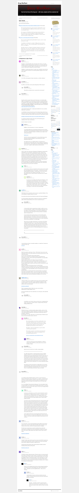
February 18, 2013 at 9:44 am (27, 88)
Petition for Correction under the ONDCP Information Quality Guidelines (55, 96)
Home (20, 14)
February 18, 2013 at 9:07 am (25, 76)
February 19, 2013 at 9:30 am (27, 347)
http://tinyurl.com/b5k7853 (25, 433)
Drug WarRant (22, 3)
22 (56, 111)
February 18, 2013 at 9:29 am (25, 82)
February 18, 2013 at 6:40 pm (25, 308)
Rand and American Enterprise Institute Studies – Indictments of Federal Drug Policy (55, 99)
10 (59, 109)
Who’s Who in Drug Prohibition (55, 103)
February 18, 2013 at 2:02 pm (25, 278)
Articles (25, 14)
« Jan (51, 113)
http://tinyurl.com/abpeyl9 (25, 286)
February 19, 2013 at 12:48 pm (25, 438)
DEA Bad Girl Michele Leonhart (55, 77)
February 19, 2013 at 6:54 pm (30, 473)
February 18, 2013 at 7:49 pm (27, 296)
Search (58, 129)
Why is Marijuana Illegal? (55, 104)
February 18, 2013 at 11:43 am (25, 238)
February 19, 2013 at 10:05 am (25, 421)
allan (25, 463)
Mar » (59, 113)
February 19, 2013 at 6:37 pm (27, 464)
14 (55, 110)
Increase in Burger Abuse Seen (55, 85)
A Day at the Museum (54, 180)
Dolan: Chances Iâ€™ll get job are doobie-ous (28, 106)
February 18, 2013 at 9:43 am (25, 94)
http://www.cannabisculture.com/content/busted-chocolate (34, 335)
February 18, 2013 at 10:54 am (25, 191)
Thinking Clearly (24, 277)
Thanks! (53, 68)
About (22, 14)
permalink (34, 53)
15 (56, 110)
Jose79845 (23, 190)
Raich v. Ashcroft (54, 165)
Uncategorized (27, 53)
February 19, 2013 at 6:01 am (30, 339)
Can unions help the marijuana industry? (42, 55)
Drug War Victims (54, 153)
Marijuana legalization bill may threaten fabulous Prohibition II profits (29, 25)
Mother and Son (54, 181)
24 (59, 111)
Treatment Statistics (54, 102)
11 (51, 110)
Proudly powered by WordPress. (55, 490)
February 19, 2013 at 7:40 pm (32, 480)
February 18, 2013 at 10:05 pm (28, 319)
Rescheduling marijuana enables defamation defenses (56, 29)
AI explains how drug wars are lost (55, 137)
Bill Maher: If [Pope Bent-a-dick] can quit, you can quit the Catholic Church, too (33, 116)
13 (54, 110)
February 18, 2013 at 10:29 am (25, 149)
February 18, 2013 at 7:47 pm (27, 203)
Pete (27, 21)
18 (51, 111)
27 (54, 112)
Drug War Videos (54, 80)
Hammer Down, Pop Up (55, 83)
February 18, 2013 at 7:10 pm (25, 372)
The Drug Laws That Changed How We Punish (26, 37)
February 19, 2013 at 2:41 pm (25, 452)
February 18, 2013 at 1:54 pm (27, 125)
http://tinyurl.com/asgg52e (25, 447)
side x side (23, 245)
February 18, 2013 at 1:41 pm (25, 250)
